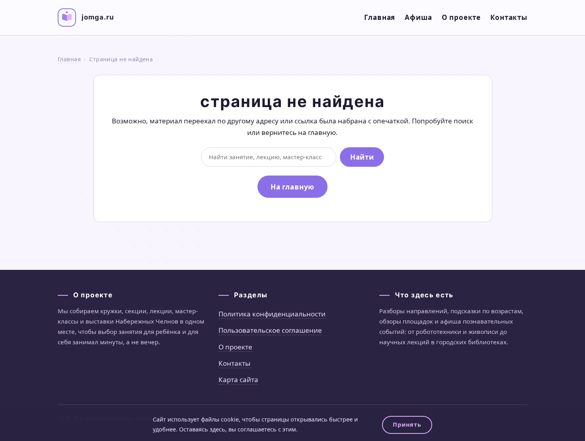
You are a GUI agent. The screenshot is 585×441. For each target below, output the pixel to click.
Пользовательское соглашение (270, 330)
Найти (362, 157)
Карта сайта (238, 379)
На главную (293, 186)
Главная (379, 17)
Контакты (508, 17)
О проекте (461, 17)
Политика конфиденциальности (272, 313)
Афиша (418, 17)
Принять (407, 424)
